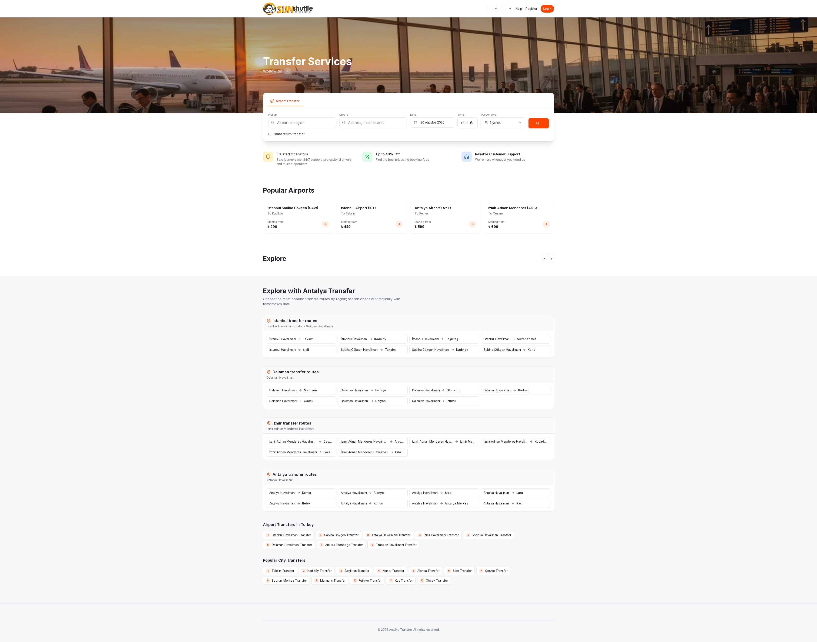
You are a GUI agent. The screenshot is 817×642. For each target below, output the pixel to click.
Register (531, 8)
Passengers (488, 114)
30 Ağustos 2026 (432, 122)
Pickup (272, 114)
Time (460, 114)
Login (547, 8)
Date (413, 114)
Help (519, 8)
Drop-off (345, 114)
